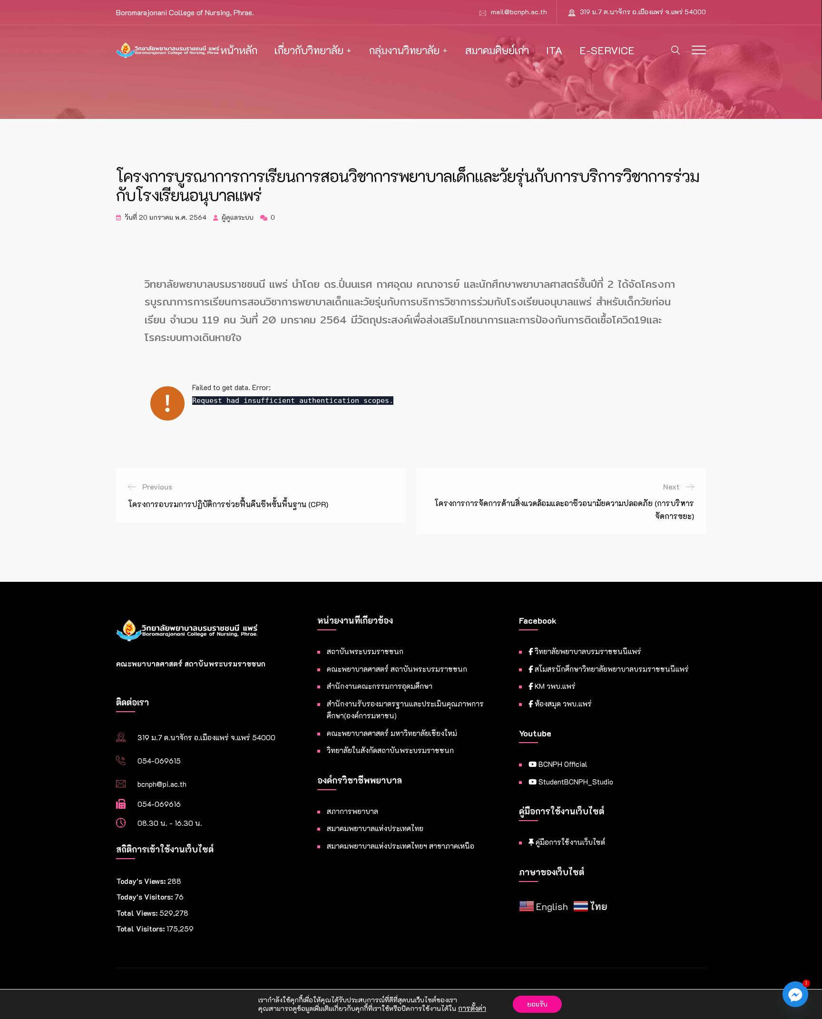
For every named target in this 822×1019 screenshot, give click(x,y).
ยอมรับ (537, 1004)
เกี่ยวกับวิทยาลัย (308, 50)
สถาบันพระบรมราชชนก (365, 651)
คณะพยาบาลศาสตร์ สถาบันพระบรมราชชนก (397, 669)
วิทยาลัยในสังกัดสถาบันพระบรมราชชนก (390, 750)
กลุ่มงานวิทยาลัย (404, 50)
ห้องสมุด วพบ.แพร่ (562, 703)
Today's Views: (141, 881)
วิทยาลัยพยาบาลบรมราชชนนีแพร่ (587, 651)
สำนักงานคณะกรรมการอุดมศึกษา (379, 686)
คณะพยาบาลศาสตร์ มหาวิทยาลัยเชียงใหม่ (392, 733)
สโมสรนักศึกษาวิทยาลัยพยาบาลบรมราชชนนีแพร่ (611, 669)
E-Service (607, 50)
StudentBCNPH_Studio (575, 781)
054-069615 (159, 760)
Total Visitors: (141, 928)
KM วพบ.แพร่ (554, 686)
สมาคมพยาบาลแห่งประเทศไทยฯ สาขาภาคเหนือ (400, 846)
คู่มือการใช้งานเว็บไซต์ (569, 842)
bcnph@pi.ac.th (161, 784)
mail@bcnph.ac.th (519, 11)
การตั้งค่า (472, 1008)
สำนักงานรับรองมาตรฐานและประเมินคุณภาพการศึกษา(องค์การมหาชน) (405, 710)
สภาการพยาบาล (352, 811)
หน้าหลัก (238, 50)
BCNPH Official (562, 764)
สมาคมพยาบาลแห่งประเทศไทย (375, 828)
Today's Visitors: (145, 896)
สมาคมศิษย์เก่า (497, 50)
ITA (554, 50)
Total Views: (137, 913)
